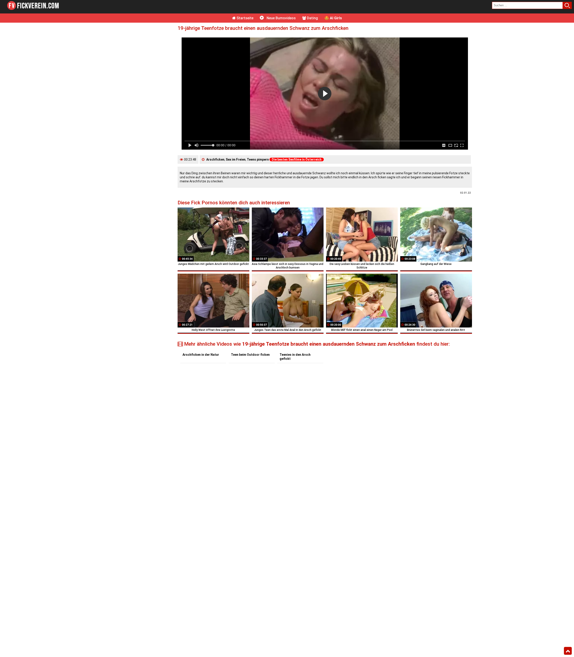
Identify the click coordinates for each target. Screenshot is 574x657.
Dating (312, 18)
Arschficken (215, 159)
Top (568, 651)
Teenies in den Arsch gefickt (295, 356)
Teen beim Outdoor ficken (250, 354)
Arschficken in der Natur (201, 354)
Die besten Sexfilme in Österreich (297, 159)
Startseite (244, 18)
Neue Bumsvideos (281, 18)
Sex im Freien (236, 159)
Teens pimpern (258, 159)
